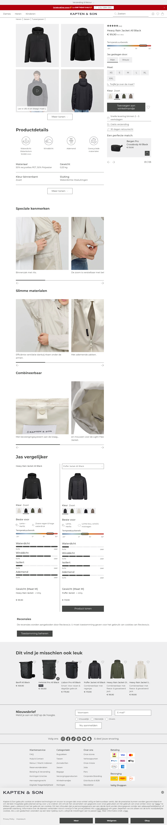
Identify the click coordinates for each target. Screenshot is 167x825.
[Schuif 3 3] (89, 362)
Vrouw (125, 60)
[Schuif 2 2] (82, 444)
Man (112, 60)
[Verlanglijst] (157, 13)
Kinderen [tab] (31, 14)
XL (145, 72)
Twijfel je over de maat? (122, 84)
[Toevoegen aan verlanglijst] (148, 107)
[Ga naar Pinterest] (79, 739)
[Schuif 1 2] (38, 444)
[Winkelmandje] (162, 13)
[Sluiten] (164, 7)
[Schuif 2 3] (59, 362)
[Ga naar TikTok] (73, 739)
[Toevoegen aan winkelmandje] (147, 153)
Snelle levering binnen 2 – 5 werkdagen (124, 118)
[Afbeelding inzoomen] (37, 45)
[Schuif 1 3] (30, 362)
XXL (111, 78)
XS (111, 72)
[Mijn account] (153, 13)
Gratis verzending (119, 124)
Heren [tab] (18, 14)
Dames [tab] (7, 14)
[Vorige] (108, 162)
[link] (26, 673)
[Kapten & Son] (83, 14)
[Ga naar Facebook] (68, 739)
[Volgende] (113, 162)
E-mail (120, 712)
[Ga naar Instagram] (63, 739)
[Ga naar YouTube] (84, 739)
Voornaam (83, 712)
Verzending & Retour (82, 2)
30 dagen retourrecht (121, 129)
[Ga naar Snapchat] (89, 739)
